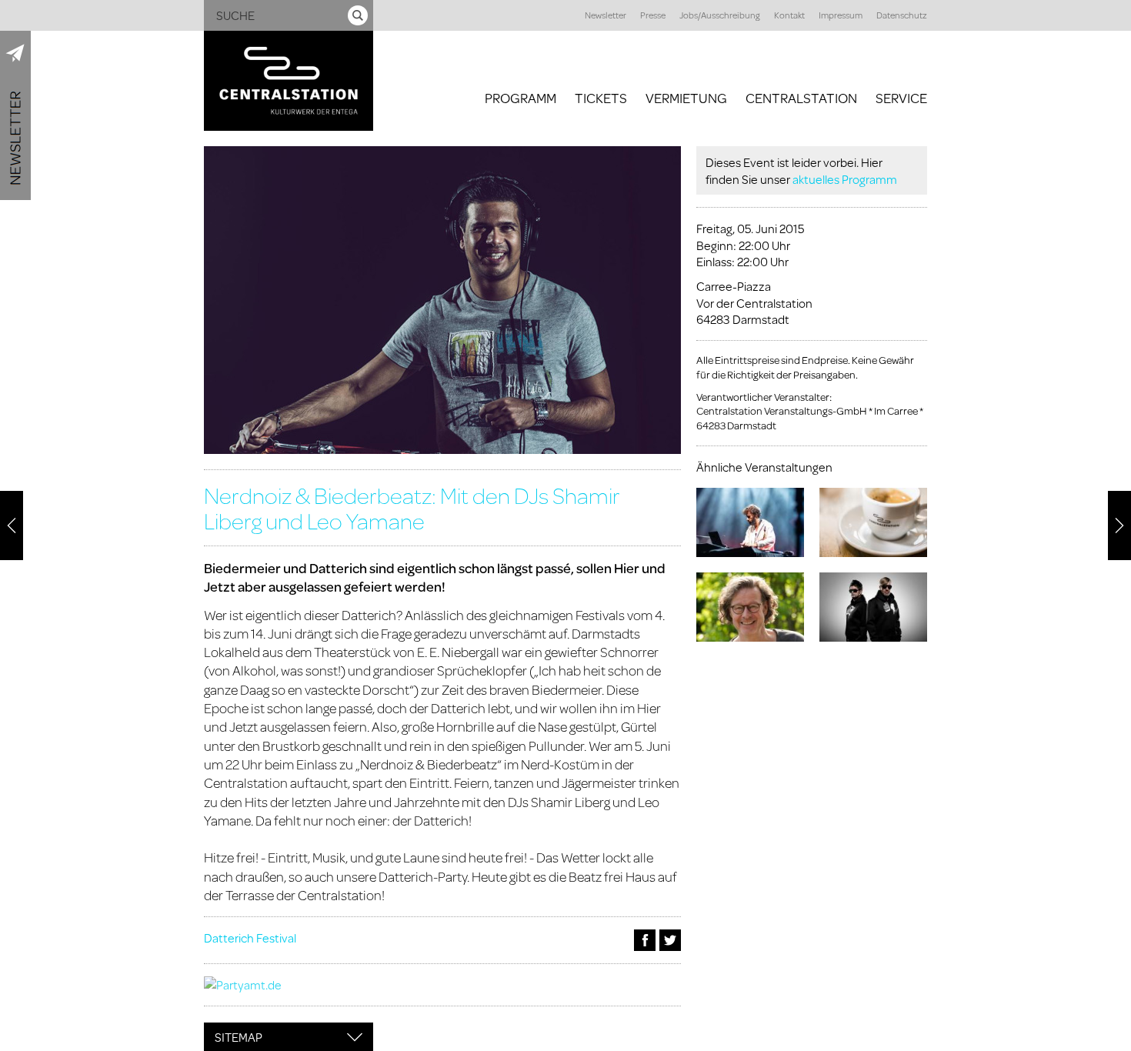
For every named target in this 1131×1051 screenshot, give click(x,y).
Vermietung (686, 98)
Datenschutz (901, 15)
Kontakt (789, 15)
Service (901, 98)
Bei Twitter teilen (670, 940)
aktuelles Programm (844, 179)
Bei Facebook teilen (645, 940)
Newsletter (605, 15)
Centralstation (801, 98)
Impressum (840, 15)
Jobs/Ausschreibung (719, 15)
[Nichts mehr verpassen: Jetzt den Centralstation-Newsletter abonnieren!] (15, 115)
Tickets (601, 98)
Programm (520, 98)
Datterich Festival (250, 937)
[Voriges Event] (11, 525)
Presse (653, 15)
